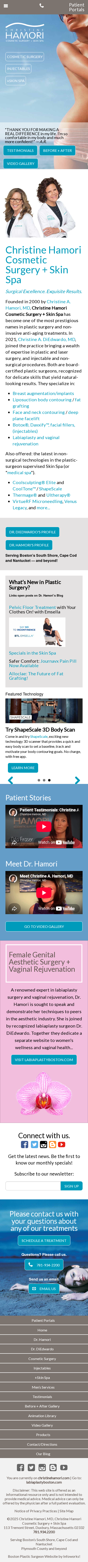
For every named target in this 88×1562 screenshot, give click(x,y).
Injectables (18, 68)
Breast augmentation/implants (43, 393)
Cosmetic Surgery (25, 56)
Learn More (23, 767)
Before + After (57, 150)
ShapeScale (50, 488)
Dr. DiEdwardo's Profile (32, 532)
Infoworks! (71, 1556)
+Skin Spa (16, 81)
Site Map (67, 1511)
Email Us (47, 1288)
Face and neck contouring (39, 412)
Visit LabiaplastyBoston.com (44, 1059)
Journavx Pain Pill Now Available (42, 663)
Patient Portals (76, 7)
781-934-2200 (48, 1265)
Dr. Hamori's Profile (29, 545)
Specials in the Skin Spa (32, 652)
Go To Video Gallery (44, 926)
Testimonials (20, 150)
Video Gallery (20, 163)
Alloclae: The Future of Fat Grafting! (36, 676)
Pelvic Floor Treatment (32, 607)
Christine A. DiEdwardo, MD (46, 339)
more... (43, 507)
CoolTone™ (24, 488)
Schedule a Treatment (44, 1240)
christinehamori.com (53, 1478)
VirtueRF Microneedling (38, 501)
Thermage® (25, 495)
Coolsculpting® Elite (34, 482)
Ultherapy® (58, 495)
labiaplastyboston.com (44, 1482)
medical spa (19, 472)
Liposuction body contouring (42, 399)
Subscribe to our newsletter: (44, 1173)
